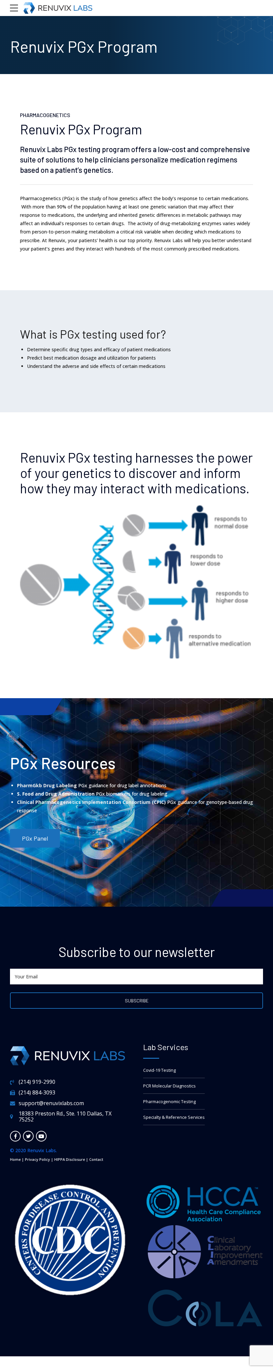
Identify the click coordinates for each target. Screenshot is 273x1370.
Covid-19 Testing (159, 1070)
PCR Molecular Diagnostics (169, 1086)
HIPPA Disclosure (69, 1159)
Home (15, 1159)
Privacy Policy (37, 1159)
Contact (96, 1159)
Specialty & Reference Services (174, 1117)
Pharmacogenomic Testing (169, 1101)
